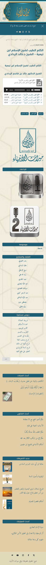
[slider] (37, 90)
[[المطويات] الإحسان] (7, 397)
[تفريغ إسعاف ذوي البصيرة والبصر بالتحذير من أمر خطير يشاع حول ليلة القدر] (7, 492)
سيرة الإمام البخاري (36, 527)
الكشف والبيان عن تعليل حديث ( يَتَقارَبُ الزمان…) (24, 381)
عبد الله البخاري (22, 283)
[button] (43, 549)
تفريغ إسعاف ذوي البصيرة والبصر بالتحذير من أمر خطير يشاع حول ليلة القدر (29, 491)
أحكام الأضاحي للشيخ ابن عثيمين (31, 444)
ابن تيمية (41, 113)
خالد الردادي (24, 113)
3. (25, 100)
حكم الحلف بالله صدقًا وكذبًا (34, 432)
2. (25, 97)
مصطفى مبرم (23, 302)
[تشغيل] (7, 90)
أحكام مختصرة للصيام (36, 501)
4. (25, 102)
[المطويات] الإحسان (36, 394)
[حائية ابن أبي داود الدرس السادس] (7, 467)
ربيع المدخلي (22, 270)
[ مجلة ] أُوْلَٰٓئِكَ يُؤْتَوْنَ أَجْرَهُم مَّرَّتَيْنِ (32, 387)
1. (25, 95)
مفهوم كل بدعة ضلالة (35, 539)
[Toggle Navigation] (4, 19)
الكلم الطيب (33, 113)
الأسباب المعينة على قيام (35, 425)
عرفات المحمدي (22, 288)
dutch (40, 248)
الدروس (32, 45)
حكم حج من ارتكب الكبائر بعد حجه (31, 438)
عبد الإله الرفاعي (22, 297)
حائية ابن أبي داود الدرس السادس (31, 464)
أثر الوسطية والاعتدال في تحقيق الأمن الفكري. (27, 533)
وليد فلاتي (22, 306)
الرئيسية (41, 39)
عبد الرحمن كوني (22, 293)
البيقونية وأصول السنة (36, 476)
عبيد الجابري (22, 279)
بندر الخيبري (22, 261)
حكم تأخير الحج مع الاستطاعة (33, 419)
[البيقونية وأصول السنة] (7, 480)
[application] (23, 90)
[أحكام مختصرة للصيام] (7, 505)
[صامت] (32, 90)
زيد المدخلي (22, 274)
